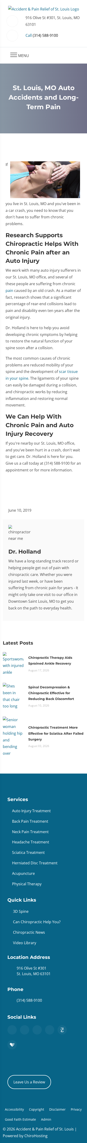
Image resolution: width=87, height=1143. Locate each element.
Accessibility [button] (14, 1109)
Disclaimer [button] (57, 1109)
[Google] (12, 1030)
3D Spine (21, 911)
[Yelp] (49, 1030)
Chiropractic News (29, 932)
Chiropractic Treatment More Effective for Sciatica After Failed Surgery (56, 733)
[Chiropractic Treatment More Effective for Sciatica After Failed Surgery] (13, 736)
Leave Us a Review (29, 1082)
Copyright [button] (36, 1109)
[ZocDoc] (62, 1030)
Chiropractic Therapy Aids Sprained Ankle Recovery (50, 661)
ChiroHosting (36, 1135)
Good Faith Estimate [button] (20, 1119)
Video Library (24, 942)
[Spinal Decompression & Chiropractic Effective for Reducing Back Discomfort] (13, 695)
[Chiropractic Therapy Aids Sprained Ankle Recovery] (13, 663)
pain (9, 290)
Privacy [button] (76, 1109)
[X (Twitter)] (37, 1030)
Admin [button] (46, 1119)
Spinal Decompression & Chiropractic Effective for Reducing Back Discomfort (51, 693)
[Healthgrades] (12, 1044)
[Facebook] (24, 1030)
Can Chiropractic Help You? (37, 921)
